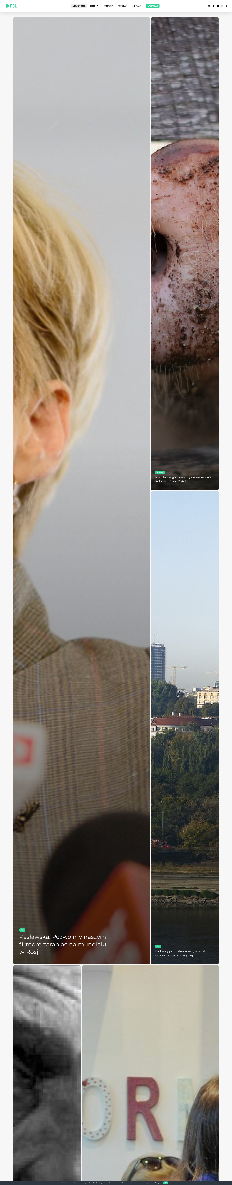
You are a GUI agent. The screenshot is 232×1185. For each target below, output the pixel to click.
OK (166, 1183)
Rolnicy (160, 472)
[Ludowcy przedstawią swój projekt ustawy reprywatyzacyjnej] (185, 727)
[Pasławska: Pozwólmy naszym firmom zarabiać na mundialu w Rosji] (81, 490)
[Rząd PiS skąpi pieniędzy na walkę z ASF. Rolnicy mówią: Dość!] (185, 253)
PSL (22, 930)
